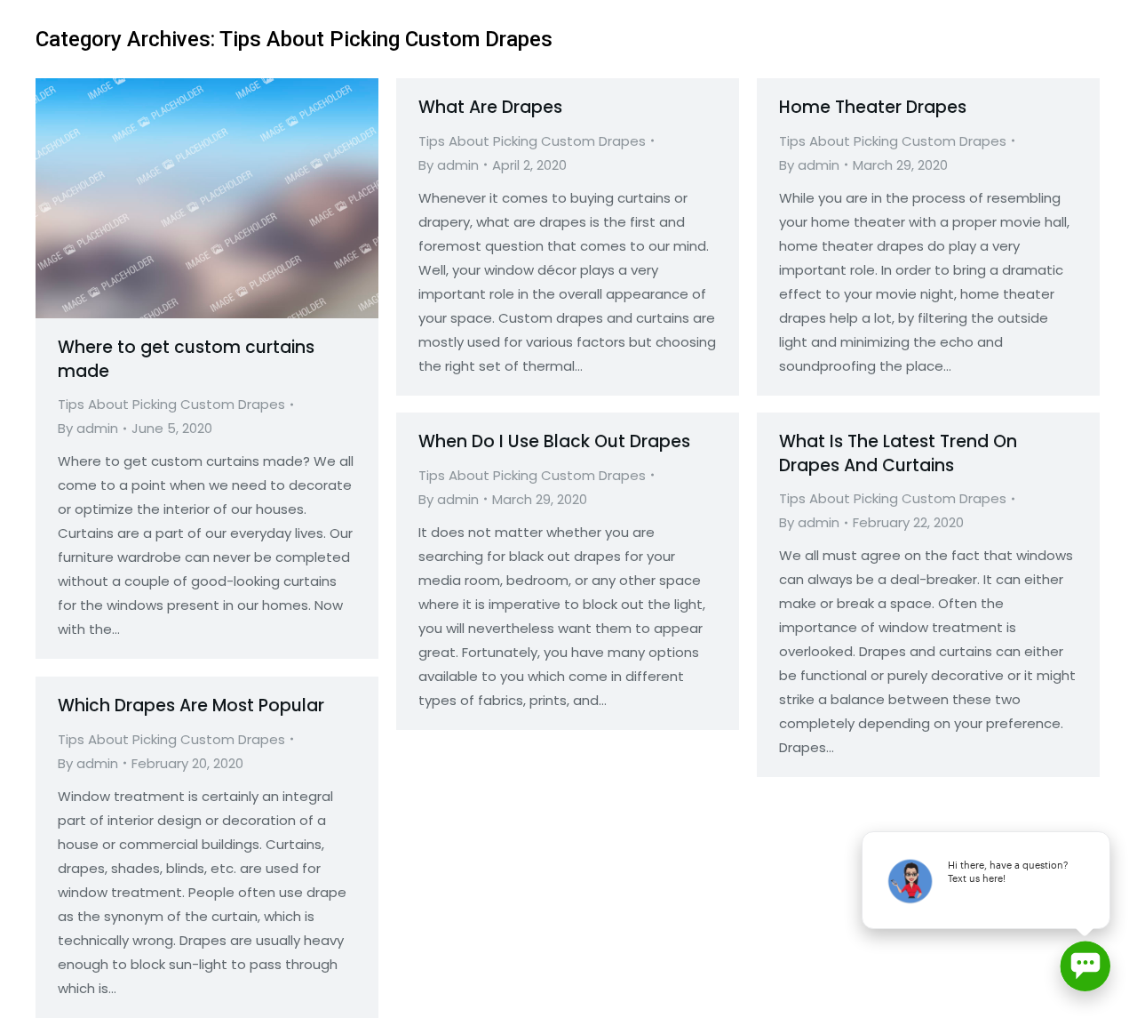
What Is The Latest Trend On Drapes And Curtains (898, 453)
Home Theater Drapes (872, 107)
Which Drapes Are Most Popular (191, 705)
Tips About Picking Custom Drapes (171, 404)
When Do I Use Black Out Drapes (554, 441)
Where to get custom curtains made (186, 359)
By (88, 428)
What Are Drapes (490, 107)
